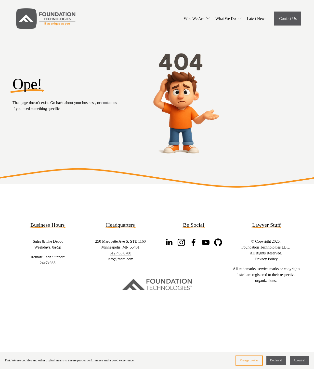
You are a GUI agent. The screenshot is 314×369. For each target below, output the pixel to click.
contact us (109, 103)
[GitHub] (218, 242)
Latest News (256, 18)
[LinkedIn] (169, 242)
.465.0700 (123, 253)
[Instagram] (181, 242)
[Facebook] (193, 242)
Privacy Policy (266, 259)
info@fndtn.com (120, 259)
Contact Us (288, 18)
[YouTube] (206, 242)
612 (113, 253)
